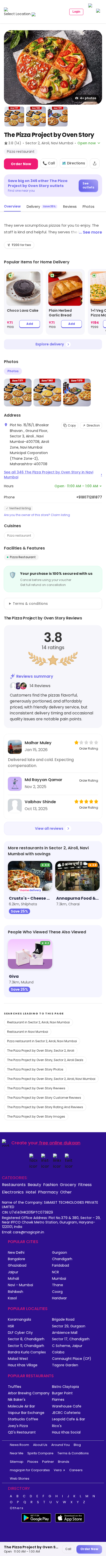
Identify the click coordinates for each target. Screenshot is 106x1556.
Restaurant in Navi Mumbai (27, 1032)
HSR (11, 1326)
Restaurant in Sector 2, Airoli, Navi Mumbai (38, 1022)
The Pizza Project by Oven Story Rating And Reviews (45, 1107)
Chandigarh (62, 1259)
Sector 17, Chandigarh (70, 1339)
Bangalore (16, 1259)
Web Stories (19, 1478)
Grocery (68, 1184)
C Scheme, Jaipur (67, 1345)
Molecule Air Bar (21, 1406)
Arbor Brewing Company (29, 1393)
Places (32, 1461)
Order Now (21, 163)
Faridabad (60, 1265)
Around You (60, 1444)
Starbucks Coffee (23, 1419)
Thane (57, 1285)
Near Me (16, 1453)
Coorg (57, 1291)
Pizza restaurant (19, 535)
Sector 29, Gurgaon (68, 1326)
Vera (58, 1470)
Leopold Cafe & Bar (68, 1419)
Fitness (85, 1184)
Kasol (12, 1298)
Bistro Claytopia (65, 1386)
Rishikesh (15, 1291)
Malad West (18, 1358)
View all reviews (49, 828)
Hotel (31, 1192)
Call (68, 1549)
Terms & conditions (30, 603)
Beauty (34, 1184)
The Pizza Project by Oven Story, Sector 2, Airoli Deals (45, 1060)
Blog (77, 1444)
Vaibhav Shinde (40, 802)
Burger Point (62, 1393)
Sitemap (16, 1461)
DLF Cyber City (20, 1332)
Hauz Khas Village (22, 1365)
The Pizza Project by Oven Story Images (36, 1116)
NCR (55, 1272)
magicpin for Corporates (30, 1470)
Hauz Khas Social (66, 1432)
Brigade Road (63, 1319)
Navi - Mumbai (20, 1285)
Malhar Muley (38, 743)
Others (17, 1508)
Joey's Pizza (18, 1426)
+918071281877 (89, 497)
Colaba (58, 1352)
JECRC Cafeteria (66, 1412)
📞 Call (49, 163)
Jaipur (13, 1272)
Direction (93, 425)
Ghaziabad (17, 1265)
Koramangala (19, 1319)
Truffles (14, 1386)
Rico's (57, 1426)
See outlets (88, 185)
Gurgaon (59, 1252)
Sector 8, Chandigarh (26, 1339)
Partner (48, 1461)
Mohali (13, 1278)
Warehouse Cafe (66, 1406)
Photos (12, 371)
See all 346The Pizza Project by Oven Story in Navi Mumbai (53, 475)
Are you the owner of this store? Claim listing (37, 515)
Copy (72, 425)
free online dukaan (59, 1143)
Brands (63, 1461)
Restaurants (14, 1184)
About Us (40, 1444)
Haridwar (59, 1298)
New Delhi (16, 1252)
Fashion (50, 1184)
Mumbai (59, 1278)
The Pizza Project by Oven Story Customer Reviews (44, 1098)
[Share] (95, 163)
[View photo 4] (58, 116)
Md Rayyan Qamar (43, 780)
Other (66, 1192)
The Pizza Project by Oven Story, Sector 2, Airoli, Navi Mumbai (51, 1079)
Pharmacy (48, 1192)
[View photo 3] (36, 116)
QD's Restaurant (22, 1432)
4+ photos (88, 98)
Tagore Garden (65, 1365)
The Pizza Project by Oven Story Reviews (36, 1088)
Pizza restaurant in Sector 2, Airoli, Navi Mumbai (42, 1041)
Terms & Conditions (73, 1453)
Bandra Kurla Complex (27, 1352)
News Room (19, 1444)
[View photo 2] (14, 116)
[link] (23, 302)
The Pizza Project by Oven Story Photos (35, 1069)
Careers (76, 1470)
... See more (90, 232)
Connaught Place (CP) (71, 1358)
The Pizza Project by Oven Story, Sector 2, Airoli (40, 1050)
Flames (58, 1399)
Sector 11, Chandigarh (26, 1345)
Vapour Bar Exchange (26, 1412)
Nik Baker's (16, 1399)
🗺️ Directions (73, 163)
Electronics (13, 1192)
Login (76, 11)
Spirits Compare (40, 1453)
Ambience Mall (64, 1332)
